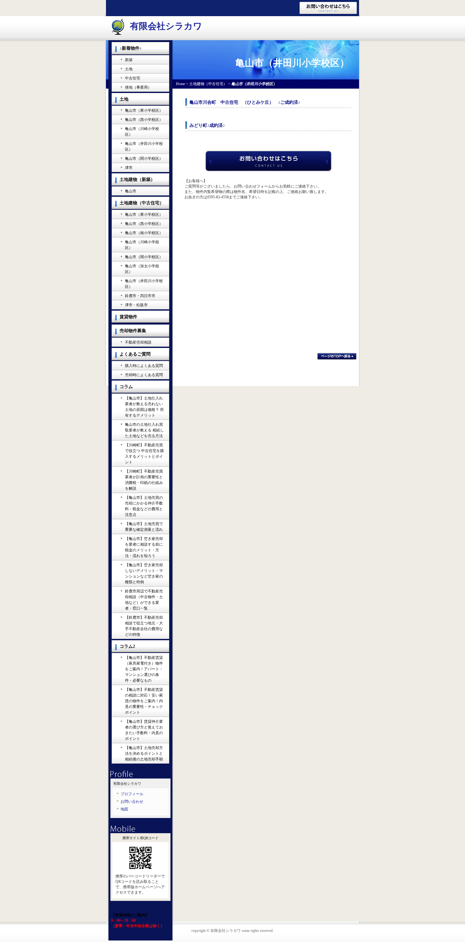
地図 (124, 809)
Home (180, 84)
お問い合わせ (132, 801)
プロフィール (132, 794)
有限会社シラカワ (166, 26)
